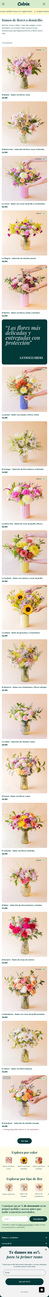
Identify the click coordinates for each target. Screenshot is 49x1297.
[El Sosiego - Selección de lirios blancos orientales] (24, 443)
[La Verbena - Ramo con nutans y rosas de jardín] (24, 552)
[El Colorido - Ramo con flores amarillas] (24, 825)
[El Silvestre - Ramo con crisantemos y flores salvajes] (24, 661)
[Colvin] (24, 342)
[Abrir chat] (41, 1289)
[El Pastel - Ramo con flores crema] (24, 770)
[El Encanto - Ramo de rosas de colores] (24, 934)
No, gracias (24, 1292)
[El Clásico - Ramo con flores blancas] (24, 1043)
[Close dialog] (46, 1249)
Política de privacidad (25, 1225)
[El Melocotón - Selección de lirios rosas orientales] (24, 124)
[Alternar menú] (3, 4)
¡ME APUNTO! (24, 1282)
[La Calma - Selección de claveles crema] (24, 716)
